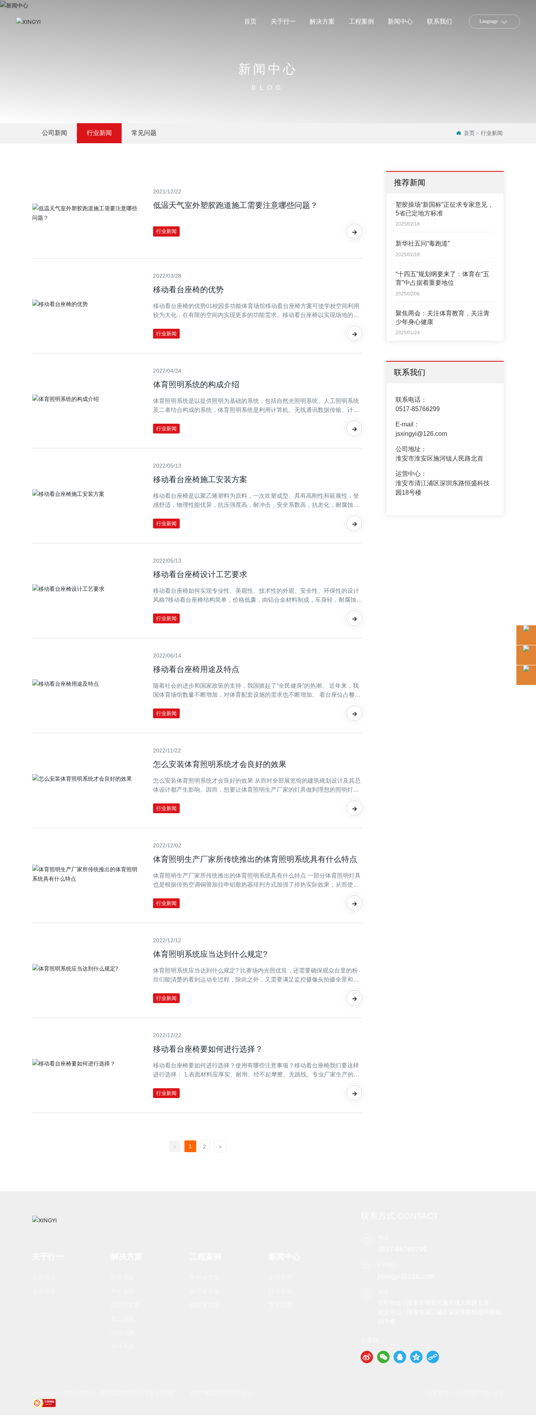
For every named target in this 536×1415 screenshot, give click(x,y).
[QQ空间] (416, 1357)
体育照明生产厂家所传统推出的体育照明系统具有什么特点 (255, 859)
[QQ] (400, 1357)
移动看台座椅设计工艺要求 (200, 574)
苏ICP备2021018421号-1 (221, 1393)
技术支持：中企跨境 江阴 (458, 1393)
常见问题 (144, 132)
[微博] (367, 1357)
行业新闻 (99, 132)
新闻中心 (268, 68)
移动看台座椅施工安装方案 (200, 479)
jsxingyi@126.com (421, 434)
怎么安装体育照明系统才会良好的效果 (219, 764)
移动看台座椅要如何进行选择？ (208, 1049)
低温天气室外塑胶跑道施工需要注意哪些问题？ (235, 205)
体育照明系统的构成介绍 (196, 384)
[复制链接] (433, 1357)
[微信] (383, 1357)
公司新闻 (54, 132)
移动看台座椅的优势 (188, 289)
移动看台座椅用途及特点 (196, 669)
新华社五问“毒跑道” (423, 243)
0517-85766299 (418, 409)
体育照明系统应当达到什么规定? (210, 954)
